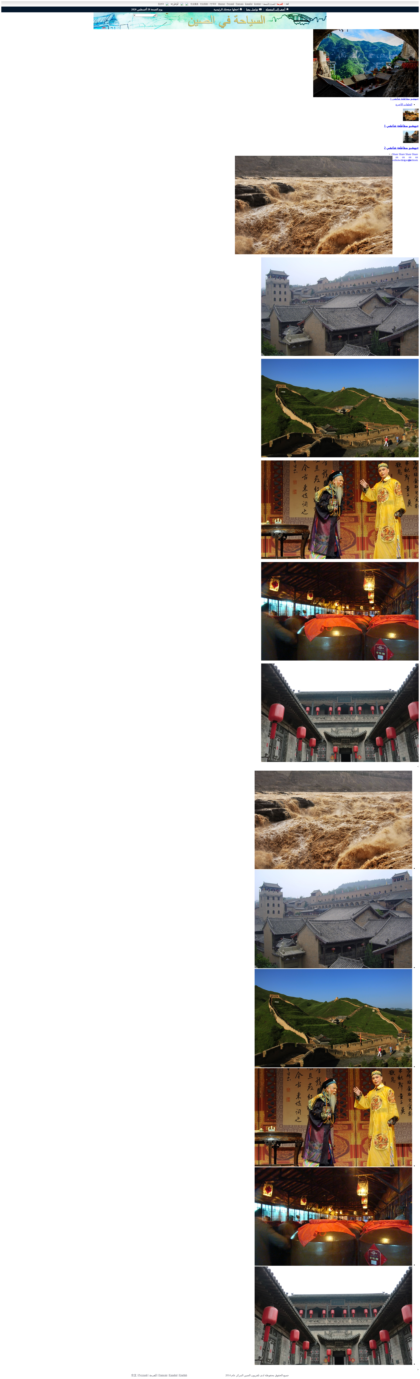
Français (239, 4)
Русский (230, 4)
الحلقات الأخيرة (404, 104)
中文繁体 (194, 4)
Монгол (221, 4)
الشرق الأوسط (269, 4)
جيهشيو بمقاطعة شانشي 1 (404, 98)
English (257, 4)
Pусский (143, 1375)
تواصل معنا (252, 9)
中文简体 (204, 4)
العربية (280, 4)
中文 (133, 1375)
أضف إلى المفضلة (275, 9)
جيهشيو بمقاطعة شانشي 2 (401, 148)
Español (248, 4)
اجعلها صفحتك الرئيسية (226, 9)
